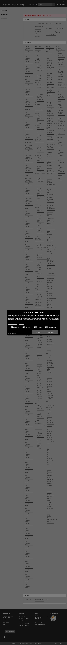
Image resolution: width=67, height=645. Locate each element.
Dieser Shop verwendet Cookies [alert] (33, 312)
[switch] (12, 327)
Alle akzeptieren (52, 332)
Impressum (21, 324)
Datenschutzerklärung (13, 324)
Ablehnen (38, 332)
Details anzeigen (12, 333)
